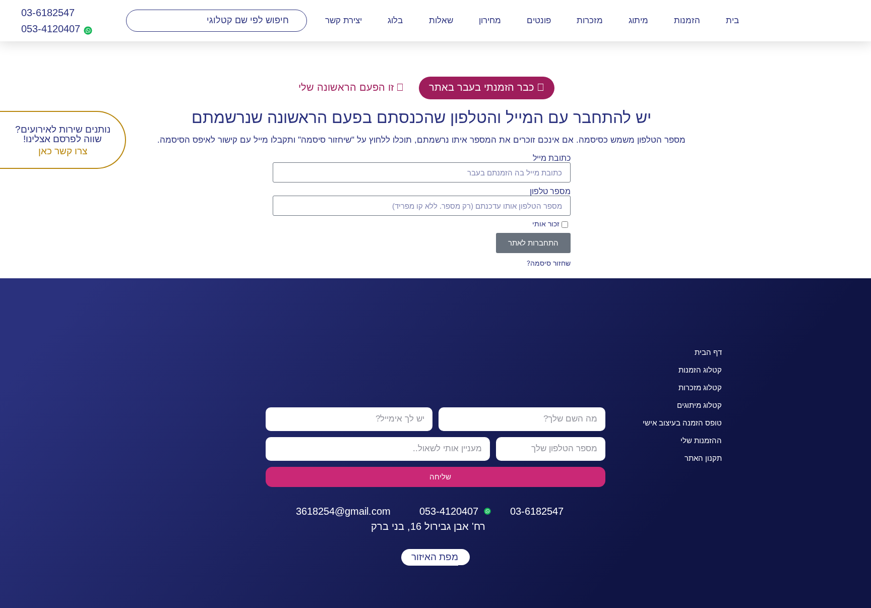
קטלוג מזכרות (700, 387)
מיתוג (638, 20)
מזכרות (590, 20)
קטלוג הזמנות (700, 370)
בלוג (395, 20)
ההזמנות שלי (701, 440)
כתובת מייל (552, 158)
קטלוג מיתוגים (699, 405)
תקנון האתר (703, 458)
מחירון (490, 20)
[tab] (486, 88)
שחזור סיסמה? (549, 263)
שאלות (441, 20)
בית (732, 20)
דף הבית (708, 352)
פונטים (539, 20)
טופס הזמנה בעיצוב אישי (682, 422)
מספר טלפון (550, 192)
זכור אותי (547, 224)
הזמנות (687, 20)
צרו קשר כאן (62, 151)
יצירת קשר (343, 20)
